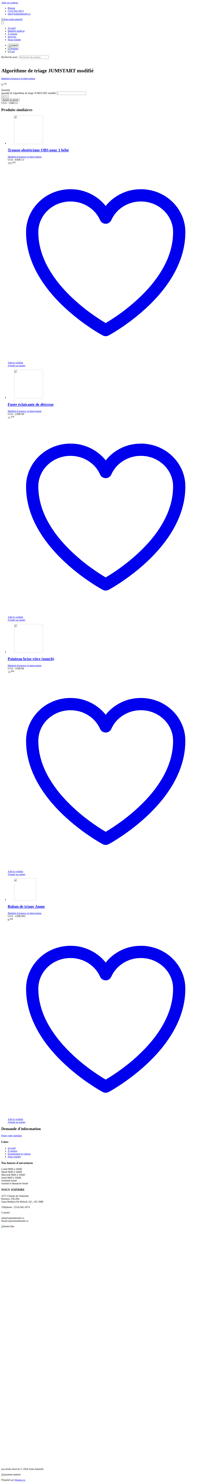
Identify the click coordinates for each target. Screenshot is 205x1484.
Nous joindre (14, 39)
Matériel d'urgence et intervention (18, 78)
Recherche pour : (10, 57)
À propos (12, 33)
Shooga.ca (20, 1480)
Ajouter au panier (10, 100)
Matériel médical (16, 31)
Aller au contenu (9, 2)
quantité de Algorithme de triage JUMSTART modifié (28, 93)
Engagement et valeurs (19, 1153)
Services (12, 36)
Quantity (5, 90)
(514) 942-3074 (16, 11)
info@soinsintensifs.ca (19, 13)
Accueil (12, 28)
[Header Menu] (2, 22)
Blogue (11, 8)
